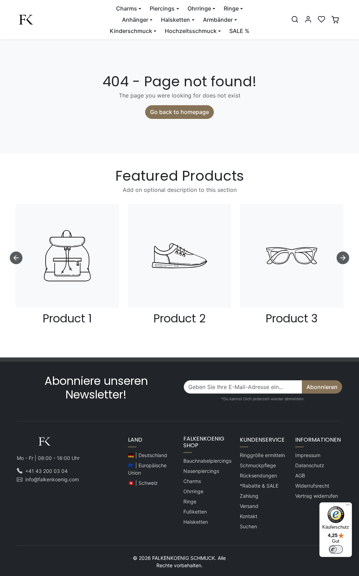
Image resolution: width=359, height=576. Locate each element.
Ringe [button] (231, 8)
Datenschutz (309, 465)
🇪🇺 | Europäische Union (147, 469)
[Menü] (348, 506)
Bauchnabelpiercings (207, 461)
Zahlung (249, 496)
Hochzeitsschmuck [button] (191, 30)
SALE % (239, 30)
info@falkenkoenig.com (52, 479)
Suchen (248, 526)
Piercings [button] (162, 8)
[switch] (336, 549)
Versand (249, 506)
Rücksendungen (258, 475)
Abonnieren (322, 386)
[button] (295, 19)
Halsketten (195, 522)
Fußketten (195, 512)
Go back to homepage (179, 111)
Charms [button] (126, 8)
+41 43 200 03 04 (46, 471)
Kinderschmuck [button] (131, 30)
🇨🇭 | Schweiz (143, 483)
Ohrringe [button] (199, 8)
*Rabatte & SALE (259, 486)
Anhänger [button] (135, 19)
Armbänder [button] (218, 19)
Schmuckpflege (258, 465)
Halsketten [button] (175, 19)
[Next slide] (343, 258)
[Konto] (308, 19)
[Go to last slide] (16, 258)
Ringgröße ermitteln (262, 455)
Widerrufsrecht (312, 486)
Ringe (189, 501)
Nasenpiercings (201, 471)
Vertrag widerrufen (316, 496)
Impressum (307, 455)
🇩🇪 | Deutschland (147, 455)
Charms (192, 481)
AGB (300, 475)
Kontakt (248, 516)
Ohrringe (193, 491)
